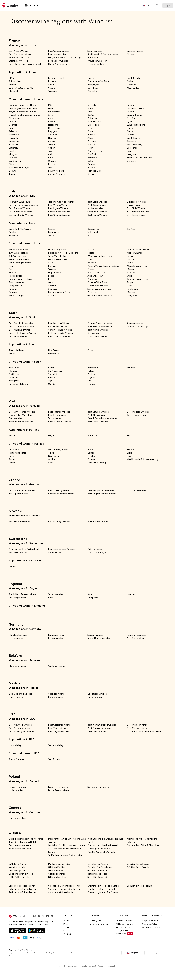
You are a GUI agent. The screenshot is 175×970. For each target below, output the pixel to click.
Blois (50, 157)
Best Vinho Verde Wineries (22, 411)
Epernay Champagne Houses (23, 105)
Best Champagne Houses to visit (25, 64)
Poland (14, 776)
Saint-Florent (94, 121)
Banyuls (52, 81)
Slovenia (15, 511)
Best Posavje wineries (98, 521)
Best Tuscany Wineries (20, 208)
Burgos (51, 377)
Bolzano (92, 262)
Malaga (91, 384)
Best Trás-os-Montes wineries (102, 418)
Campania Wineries (97, 211)
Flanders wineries (17, 666)
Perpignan (53, 131)
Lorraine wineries (135, 51)
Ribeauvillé (14, 134)
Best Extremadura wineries (101, 326)
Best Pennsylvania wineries (101, 728)
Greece (14, 480)
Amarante (14, 449)
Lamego (92, 452)
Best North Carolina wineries (102, 724)
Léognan (131, 154)
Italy (12, 191)
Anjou (51, 84)
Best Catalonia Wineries (21, 323)
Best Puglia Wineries (98, 215)
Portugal (16, 401)
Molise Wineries (95, 208)
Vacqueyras (93, 84)
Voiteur (130, 111)
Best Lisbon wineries (58, 415)
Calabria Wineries (135, 205)
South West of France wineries (103, 54)
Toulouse (131, 141)
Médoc (12, 78)
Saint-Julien (15, 81)
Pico (129, 435)
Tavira (51, 452)
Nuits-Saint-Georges (19, 167)
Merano (131, 292)
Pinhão (130, 449)
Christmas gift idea (18, 870)
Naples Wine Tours (57, 272)
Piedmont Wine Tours (19, 201)
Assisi (50, 262)
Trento (91, 259)
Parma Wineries (16, 282)
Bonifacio (92, 154)
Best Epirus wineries (18, 493)
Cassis (130, 131)
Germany (16, 624)
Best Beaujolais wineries (21, 54)
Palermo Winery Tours (59, 292)
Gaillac (130, 81)
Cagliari (52, 285)
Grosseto (131, 259)
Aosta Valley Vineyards (20, 211)
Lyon (129, 121)
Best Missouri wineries (137, 728)
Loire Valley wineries (58, 60)
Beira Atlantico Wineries (21, 421)
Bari (50, 279)
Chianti (51, 228)
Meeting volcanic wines (99, 848)
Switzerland (18, 539)
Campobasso (15, 285)
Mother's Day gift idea (59, 863)
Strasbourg (14, 118)
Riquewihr (13, 138)
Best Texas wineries (58, 728)
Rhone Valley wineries (59, 64)
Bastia (91, 115)
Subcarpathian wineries (99, 787)
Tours (50, 151)
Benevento (132, 272)
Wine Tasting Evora (58, 449)
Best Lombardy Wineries (21, 215)
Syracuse (52, 288)
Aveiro (12, 462)
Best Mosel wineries (137, 638)
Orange (91, 164)
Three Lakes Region (97, 552)
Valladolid (53, 374)
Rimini (11, 266)
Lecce (51, 275)
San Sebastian (55, 370)
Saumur (51, 144)
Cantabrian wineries (97, 336)
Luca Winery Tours (57, 249)
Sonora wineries (16, 697)
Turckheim (13, 144)
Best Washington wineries (21, 731)
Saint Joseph (133, 78)
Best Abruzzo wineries (98, 205)
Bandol (130, 128)
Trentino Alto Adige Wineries (62, 201)
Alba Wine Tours (96, 275)
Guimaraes (53, 456)
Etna (90, 235)
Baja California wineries (20, 693)
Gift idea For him (56, 867)
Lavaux (12, 566)
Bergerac (92, 157)
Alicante (13, 370)
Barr (11, 128)
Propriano (92, 141)
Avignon (91, 167)
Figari (90, 147)
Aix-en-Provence (56, 174)
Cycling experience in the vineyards (26, 838)
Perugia (52, 266)
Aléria (90, 138)
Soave (51, 235)
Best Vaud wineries (18, 552)
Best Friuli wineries (136, 215)
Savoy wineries (95, 51)
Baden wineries (55, 638)
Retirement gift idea (97, 873)
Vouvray (52, 87)
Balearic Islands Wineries (60, 333)
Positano (92, 292)
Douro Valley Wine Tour (20, 415)
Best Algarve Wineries (98, 415)
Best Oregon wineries (19, 728)
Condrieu (131, 160)
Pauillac (13, 151)
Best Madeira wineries (138, 411)
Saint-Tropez (133, 138)
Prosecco (13, 235)
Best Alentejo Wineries (59, 421)
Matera (91, 249)
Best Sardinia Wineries (138, 211)
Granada (13, 377)
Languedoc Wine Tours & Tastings (64, 57)
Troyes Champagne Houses (22, 111)
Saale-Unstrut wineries (99, 638)
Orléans (52, 160)
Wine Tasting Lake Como (100, 256)
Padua (130, 262)
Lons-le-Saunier (135, 115)
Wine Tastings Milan (19, 259)
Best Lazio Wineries (97, 201)
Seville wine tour (17, 374)
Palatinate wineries (136, 635)
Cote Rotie (93, 87)
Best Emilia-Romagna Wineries (24, 205)
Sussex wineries (55, 594)
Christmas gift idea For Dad (101, 889)
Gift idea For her (56, 870)
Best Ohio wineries (97, 731)
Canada (15, 807)
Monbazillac (133, 87)
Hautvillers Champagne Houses (24, 115)
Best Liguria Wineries (58, 208)
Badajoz (92, 374)
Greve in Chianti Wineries (100, 295)
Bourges (52, 164)
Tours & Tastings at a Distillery (24, 842)
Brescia (130, 256)
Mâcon (51, 105)
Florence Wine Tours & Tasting (63, 252)
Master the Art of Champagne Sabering (142, 840)
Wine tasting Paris (136, 124)
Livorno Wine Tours (57, 259)
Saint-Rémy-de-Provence (139, 157)
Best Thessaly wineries (59, 490)
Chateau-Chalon (135, 108)
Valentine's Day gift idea (21, 873)
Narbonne (53, 124)
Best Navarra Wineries (59, 323)
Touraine (52, 91)
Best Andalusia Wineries (21, 329)
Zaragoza (14, 380)
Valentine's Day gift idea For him (64, 885)
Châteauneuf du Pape (98, 81)
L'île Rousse (93, 124)
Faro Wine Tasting (97, 462)
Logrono (92, 377)
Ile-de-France (94, 57)
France (14, 40)
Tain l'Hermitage (135, 144)
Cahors (91, 160)
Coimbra (13, 456)
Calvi (90, 128)
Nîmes (51, 108)
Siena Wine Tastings (58, 256)
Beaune (12, 170)
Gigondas (92, 91)
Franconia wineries (57, 635)
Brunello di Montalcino (20, 228)
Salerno (52, 269)
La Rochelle (133, 147)
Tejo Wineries (54, 418)
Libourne (13, 157)
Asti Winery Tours (17, 256)
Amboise (52, 154)
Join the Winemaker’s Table (101, 851)
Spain (13, 313)
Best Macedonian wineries (22, 490)
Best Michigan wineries (138, 724)
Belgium (15, 655)
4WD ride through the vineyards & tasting (64, 850)
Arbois (91, 174)
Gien (50, 167)
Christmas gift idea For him (22, 885)
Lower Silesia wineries (58, 787)
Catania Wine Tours (97, 282)
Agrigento (132, 295)
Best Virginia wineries (58, 731)
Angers (51, 141)
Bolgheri (13, 232)
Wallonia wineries (56, 666)
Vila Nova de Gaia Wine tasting (142, 459)
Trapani (130, 282)
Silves (129, 456)
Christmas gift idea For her (61, 892)
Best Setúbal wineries (98, 411)
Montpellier (54, 111)
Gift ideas (33, 5)
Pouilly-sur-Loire (56, 170)
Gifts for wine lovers (99, 924)
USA (12, 714)
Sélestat (13, 131)
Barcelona (14, 367)
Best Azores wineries (98, 421)
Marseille (92, 105)
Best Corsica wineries (58, 51)
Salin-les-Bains (95, 170)
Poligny (130, 105)
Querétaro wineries (97, 697)
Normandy (132, 54)
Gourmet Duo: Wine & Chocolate (143, 845)
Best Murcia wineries (98, 329)
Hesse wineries (16, 638)
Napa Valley (15, 745)
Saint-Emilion (15, 160)
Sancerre (131, 151)
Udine (129, 285)
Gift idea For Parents (98, 863)
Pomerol (13, 84)
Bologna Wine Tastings (20, 279)
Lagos (51, 435)
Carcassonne (54, 128)
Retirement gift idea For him (22, 889)
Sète (50, 115)
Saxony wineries (95, 635)
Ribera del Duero (17, 350)
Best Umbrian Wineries (59, 215)
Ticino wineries (95, 549)
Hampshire (93, 597)
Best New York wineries (20, 724)
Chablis (130, 134)
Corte (90, 131)
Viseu (50, 462)
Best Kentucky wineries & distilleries (144, 731)
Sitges (91, 380)
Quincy (91, 78)
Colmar (12, 121)
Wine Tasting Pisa (17, 295)
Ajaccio (91, 134)
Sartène (91, 144)
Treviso (91, 269)
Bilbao (51, 367)
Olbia (129, 275)
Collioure (52, 134)
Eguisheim (13, 147)
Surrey (91, 594)
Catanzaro (53, 295)
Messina (131, 269)
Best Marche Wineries (59, 211)
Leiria (129, 452)
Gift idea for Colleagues (139, 863)
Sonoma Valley (55, 745)
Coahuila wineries (56, 693)
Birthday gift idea (17, 863)
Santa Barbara (16, 759)
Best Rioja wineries (18, 336)
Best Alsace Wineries (19, 51)
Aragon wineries (95, 333)
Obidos (51, 459)
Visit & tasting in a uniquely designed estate (105, 840)
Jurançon (131, 84)
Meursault (14, 91)
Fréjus (90, 108)
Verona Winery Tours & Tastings (103, 266)
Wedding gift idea (17, 867)
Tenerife (131, 367)
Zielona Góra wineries (19, 787)
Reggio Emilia (15, 275)
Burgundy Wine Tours (19, 60)
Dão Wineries (15, 418)
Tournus (12, 174)
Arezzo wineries (134, 252)
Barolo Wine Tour (96, 272)
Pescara (13, 292)
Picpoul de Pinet (56, 78)
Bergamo (92, 279)
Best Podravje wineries (59, 521)
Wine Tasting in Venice (20, 262)
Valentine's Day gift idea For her (64, 889)
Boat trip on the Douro (20, 848)
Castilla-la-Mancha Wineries (23, 333)
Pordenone (132, 288)
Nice (90, 111)
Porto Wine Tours (17, 452)
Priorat (12, 353)
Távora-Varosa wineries (138, 415)
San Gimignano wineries (99, 288)
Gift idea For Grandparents (101, 867)
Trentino (131, 228)
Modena (13, 272)
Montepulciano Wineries (139, 249)
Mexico (14, 683)
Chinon (51, 147)
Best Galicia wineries (58, 326)
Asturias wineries (135, 323)
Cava (90, 350)
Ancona (13, 288)
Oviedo (51, 384)
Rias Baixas (53, 350)
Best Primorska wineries (20, 521)
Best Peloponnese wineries (101, 490)
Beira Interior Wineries (59, 411)
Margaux (13, 154)
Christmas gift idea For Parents (103, 892)
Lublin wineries (16, 790)
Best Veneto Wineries (59, 205)
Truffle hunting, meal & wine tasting (65, 855)
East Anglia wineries (19, 597)
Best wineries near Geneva (61, 549)
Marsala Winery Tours (137, 266)
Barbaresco (93, 228)
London (131, 594)
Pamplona (93, 367)
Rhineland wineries (18, 635)
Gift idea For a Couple (138, 867)
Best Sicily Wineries (136, 208)
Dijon (11, 164)
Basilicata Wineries (136, 201)
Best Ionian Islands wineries (61, 493)
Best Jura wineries (57, 54)
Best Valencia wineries (59, 336)
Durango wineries (56, 697)
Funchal (91, 456)
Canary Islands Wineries (60, 329)
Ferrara (12, 269)
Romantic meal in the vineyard (103, 845)
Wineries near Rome (18, 249)
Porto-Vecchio (95, 151)
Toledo (91, 370)
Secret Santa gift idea (98, 877)
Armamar (92, 449)
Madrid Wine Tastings (137, 326)
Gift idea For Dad (56, 873)
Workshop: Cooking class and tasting (66, 845)
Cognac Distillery (96, 64)
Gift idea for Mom (57, 877)
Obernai (13, 124)
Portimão (92, 435)
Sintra (12, 459)
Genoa (51, 282)
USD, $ (155, 952)
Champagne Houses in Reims (23, 108)
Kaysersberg (15, 141)
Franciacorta (54, 232)
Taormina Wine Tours (137, 279)
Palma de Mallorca (18, 384)
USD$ (149, 5)
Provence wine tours (97, 60)
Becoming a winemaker (20, 845)
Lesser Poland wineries (59, 790)
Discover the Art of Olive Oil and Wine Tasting (67, 840)
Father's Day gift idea (19, 877)
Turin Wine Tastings (18, 252)
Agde (50, 118)
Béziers (51, 121)
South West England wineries (23, 594)
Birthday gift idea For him (139, 885)
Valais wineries (55, 552)
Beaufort (131, 118)
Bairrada (13, 435)
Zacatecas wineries (97, 693)
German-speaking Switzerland (24, 549)
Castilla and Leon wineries (22, 326)
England (15, 584)
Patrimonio (93, 118)
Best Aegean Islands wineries (102, 493)
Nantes (52, 138)
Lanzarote (53, 353)
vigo (50, 380)
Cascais (91, 459)
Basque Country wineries (100, 323)
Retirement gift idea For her (22, 892)
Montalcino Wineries (98, 285)
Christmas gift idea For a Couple (103, 885)
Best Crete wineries (136, 490)
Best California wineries (59, 724)
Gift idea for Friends (97, 870)
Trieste (91, 252)
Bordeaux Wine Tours (19, 57)
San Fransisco (55, 759)
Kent (50, 597)
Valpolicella (93, 232)
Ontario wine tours (18, 818)
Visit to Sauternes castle (21, 87)
